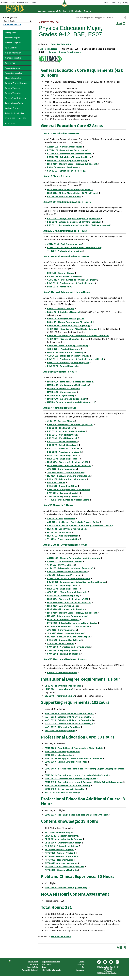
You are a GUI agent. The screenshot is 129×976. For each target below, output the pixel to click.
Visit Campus (46, 964)
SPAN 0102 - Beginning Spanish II (63, 496)
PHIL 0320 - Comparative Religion (64, 640)
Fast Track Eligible (47, 48)
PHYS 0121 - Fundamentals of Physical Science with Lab (75, 359)
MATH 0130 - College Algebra (61, 392)
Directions (80, 964)
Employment (80, 969)
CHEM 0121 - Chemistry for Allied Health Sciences (72, 328)
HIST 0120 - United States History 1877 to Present (72, 193)
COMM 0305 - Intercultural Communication (68, 578)
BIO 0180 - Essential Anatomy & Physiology (68, 325)
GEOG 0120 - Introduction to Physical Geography (71, 279)
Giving (125, 2)
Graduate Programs (12, 108)
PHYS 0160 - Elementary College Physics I (68, 362)
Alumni (33, 2)
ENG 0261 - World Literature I (62, 434)
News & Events (33, 961)
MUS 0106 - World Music (59, 532)
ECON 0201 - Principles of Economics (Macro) (69, 153)
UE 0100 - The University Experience (63, 685)
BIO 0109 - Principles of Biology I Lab (65, 318)
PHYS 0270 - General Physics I (62, 366)
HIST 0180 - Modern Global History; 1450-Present (72, 163)
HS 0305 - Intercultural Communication (67, 616)
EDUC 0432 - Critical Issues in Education (65, 788)
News (106, 2)
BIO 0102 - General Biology (60, 272)
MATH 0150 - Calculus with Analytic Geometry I (71, 402)
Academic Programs (13, 37)
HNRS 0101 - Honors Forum (58, 689)
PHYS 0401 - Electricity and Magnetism (64, 866)
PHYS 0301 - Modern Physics (59, 859)
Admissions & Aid (54, 11)
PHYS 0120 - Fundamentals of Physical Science (70, 283)
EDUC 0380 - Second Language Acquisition (66, 761)
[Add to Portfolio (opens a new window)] (117, 23)
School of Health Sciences (15, 98)
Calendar (113, 2)
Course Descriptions (13, 43)
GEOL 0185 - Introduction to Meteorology (68, 355)
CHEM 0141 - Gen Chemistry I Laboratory (67, 345)
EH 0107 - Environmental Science (64, 276)
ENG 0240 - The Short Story (61, 427)
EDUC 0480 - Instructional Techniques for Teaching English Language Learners (84, 768)
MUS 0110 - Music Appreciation (62, 535)
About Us (87, 11)
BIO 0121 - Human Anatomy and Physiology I (69, 322)
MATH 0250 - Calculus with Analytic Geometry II (69, 720)
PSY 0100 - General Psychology (62, 167)
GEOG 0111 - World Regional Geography (67, 160)
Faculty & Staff (22, 2)
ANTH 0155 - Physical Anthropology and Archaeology (73, 558)
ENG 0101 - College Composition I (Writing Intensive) (74, 218)
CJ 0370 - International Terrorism (64, 575)
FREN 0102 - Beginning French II (63, 458)
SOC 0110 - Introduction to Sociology (66, 170)
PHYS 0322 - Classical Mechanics (61, 863)
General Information (13, 53)
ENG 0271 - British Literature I (62, 441)
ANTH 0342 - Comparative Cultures (64, 561)
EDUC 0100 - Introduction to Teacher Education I (69, 713)
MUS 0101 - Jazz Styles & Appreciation (66, 528)
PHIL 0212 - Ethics (56, 482)
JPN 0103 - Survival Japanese (62, 468)
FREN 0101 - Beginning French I (62, 455)
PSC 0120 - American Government (64, 196)
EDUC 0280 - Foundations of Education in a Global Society (76, 581)
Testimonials (34, 964)
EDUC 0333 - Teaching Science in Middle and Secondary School (76, 814)
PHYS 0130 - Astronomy (59, 286)
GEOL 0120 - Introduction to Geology (66, 352)
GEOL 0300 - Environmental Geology (63, 842)
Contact (81, 961)
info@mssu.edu (108, 971)
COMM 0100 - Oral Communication (64, 244)
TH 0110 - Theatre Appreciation (63, 539)
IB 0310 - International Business (63, 619)
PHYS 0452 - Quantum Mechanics (61, 870)
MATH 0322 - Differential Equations (62, 727)
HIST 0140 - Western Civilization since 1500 (69, 465)
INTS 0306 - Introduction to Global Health (68, 626)
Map (119, 2)
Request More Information (51, 961)
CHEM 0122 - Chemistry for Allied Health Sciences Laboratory (78, 335)
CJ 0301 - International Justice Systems (67, 571)
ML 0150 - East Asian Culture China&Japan (68, 475)
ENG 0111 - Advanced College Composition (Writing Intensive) (78, 225)
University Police (32, 967)
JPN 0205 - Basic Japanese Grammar (65, 472)
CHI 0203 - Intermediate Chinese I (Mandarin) (70, 424)
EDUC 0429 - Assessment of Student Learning (67, 785)
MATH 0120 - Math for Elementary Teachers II (70, 381)
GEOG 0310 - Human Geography (63, 595)
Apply (44, 967)
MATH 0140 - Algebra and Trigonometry (67, 398)
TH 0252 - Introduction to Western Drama (68, 499)
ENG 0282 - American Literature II (64, 451)
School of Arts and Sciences (16, 83)
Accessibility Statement (30, 969)
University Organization (14, 113)
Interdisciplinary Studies (14, 103)
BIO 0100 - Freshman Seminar (60, 695)
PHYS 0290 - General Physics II (60, 852)
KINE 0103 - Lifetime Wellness (62, 672)
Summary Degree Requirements (65, 51)
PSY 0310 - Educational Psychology (62, 792)
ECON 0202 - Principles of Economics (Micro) (69, 157)
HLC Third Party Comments (51, 969)
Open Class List (11, 48)
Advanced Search (12, 24)
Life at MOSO (68, 11)
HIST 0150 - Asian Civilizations (62, 605)
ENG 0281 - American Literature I (63, 448)
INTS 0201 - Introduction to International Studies (72, 622)
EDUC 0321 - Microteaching (58, 754)
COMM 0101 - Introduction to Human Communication (74, 247)
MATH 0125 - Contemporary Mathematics (68, 385)
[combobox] (100, 17)
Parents (12, 2)
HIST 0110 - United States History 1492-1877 (70, 189)
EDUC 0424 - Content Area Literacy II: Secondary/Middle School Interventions (84, 782)
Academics (42, 11)
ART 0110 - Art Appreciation (61, 518)
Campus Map (10, 63)
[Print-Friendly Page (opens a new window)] (120, 23)
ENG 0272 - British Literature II (62, 445)
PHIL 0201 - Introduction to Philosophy (66, 479)
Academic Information (13, 73)
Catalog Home (10, 32)
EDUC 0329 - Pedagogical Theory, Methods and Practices (73, 758)
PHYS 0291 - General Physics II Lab (62, 856)
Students (4, 2)
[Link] (99, 961)
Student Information (13, 78)
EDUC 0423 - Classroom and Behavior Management (70, 778)
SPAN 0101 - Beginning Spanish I (63, 492)
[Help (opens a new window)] (124, 23)
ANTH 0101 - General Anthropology (64, 146)
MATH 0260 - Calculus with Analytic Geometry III (69, 723)
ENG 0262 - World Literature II (62, 438)
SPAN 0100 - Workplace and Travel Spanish (68, 489)
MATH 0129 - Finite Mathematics (63, 388)
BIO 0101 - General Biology (60, 308)
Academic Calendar (12, 68)
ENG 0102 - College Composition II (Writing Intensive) (74, 221)
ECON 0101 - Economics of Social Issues (67, 150)
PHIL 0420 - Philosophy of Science (61, 846)
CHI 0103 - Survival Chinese (61, 421)
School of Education (13, 93)
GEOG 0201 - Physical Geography (63, 348)
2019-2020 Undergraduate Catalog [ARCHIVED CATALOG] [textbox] (95, 18)
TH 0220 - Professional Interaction (64, 250)
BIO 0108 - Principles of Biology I (63, 312)
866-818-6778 (108, 969)
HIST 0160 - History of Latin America (65, 609)
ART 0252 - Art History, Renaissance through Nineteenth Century (80, 525)
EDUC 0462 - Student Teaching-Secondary (66, 887)
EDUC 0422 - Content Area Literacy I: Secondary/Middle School (76, 775)
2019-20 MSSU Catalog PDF (15, 118)
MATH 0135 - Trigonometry (60, 395)
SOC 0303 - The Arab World (60, 643)
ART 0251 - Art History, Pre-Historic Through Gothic (73, 522)
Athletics (78, 11)
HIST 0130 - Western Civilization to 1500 (67, 462)
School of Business (12, 88)
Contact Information (13, 58)
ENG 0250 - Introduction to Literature (66, 431)
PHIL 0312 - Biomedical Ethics (62, 486)
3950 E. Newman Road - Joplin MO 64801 (108, 967)
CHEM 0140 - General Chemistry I (63, 338)
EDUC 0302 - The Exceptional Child (62, 751)
